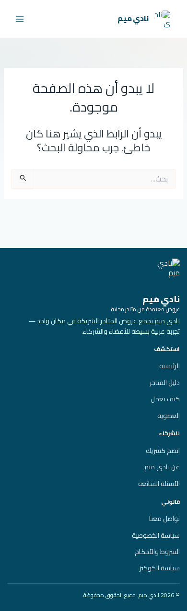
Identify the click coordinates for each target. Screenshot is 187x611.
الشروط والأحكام (157, 551)
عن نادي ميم (162, 467)
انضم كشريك (163, 450)
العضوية (168, 415)
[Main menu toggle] (20, 19)
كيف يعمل (165, 399)
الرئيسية (169, 366)
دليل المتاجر (165, 382)
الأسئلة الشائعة (159, 483)
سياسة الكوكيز (160, 568)
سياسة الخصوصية (156, 535)
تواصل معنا (164, 518)
